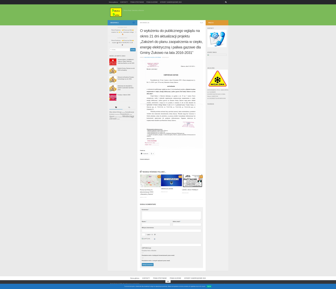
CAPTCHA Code (146, 248)
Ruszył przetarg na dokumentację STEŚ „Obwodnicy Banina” (146, 192)
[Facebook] (134, 23)
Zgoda (209, 286)
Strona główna (113, 2)
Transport (120, 116)
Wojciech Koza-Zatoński (152, 57)
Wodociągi (128, 116)
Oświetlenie (124, 114)
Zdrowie (113, 119)
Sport (111, 116)
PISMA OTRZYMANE (137, 2)
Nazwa (144, 221)
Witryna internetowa (148, 227)
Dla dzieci (113, 112)
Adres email (177, 221)
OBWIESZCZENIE (167, 189)
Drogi (119, 112)
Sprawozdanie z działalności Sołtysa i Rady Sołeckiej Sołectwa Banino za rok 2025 (126, 61)
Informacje (144, 22)
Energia (123, 112)
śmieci (118, 119)
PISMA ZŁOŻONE (152, 2)
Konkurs (112, 114)
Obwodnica (117, 114)
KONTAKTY (124, 2)
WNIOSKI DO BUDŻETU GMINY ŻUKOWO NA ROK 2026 (126, 87)
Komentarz (145, 209)
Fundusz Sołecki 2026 (124, 95)
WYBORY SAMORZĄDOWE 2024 (171, 2)
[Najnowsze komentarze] (129, 107)
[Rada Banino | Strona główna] (116, 12)
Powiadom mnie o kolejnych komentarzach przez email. (158, 255)
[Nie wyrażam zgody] (334, 286)
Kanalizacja (129, 112)
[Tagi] (115, 107)
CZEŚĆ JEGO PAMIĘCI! (190, 190)
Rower (130, 114)
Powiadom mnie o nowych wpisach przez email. (156, 260)
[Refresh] (155, 238)
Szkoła (116, 116)
